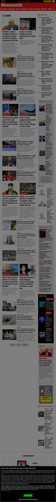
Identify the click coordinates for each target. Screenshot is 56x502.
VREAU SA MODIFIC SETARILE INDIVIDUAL (28, 499)
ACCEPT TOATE (28, 495)
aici (10, 480)
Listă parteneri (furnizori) (6, 490)
